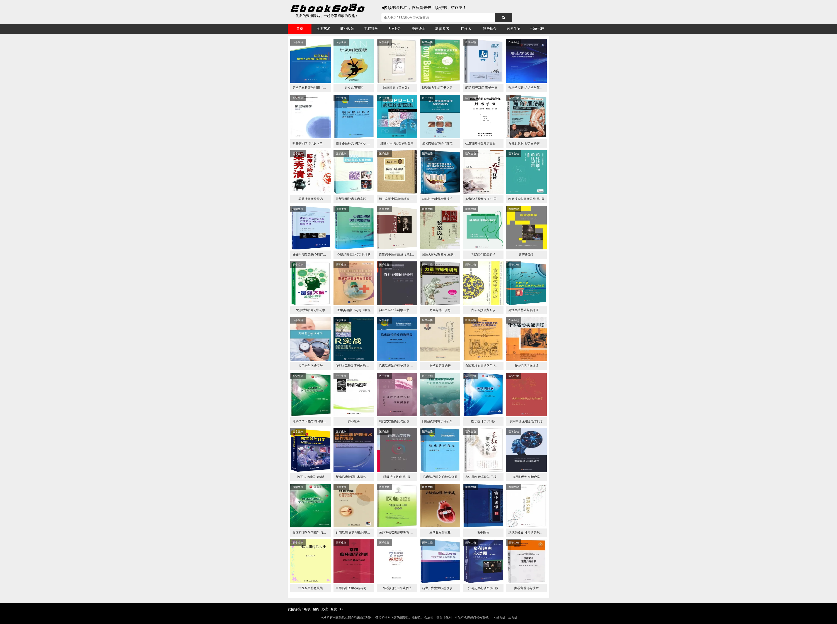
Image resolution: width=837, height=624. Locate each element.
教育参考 (442, 29)
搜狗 (316, 609)
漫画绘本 (418, 29)
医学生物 (514, 29)
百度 (333, 609)
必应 (325, 609)
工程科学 (371, 29)
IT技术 (466, 29)
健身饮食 (490, 29)
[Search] (503, 17)
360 (341, 609)
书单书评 (537, 29)
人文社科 (395, 29)
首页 (299, 29)
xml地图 (499, 617)
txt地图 (512, 617)
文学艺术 (323, 29)
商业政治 (347, 29)
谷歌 (307, 609)
